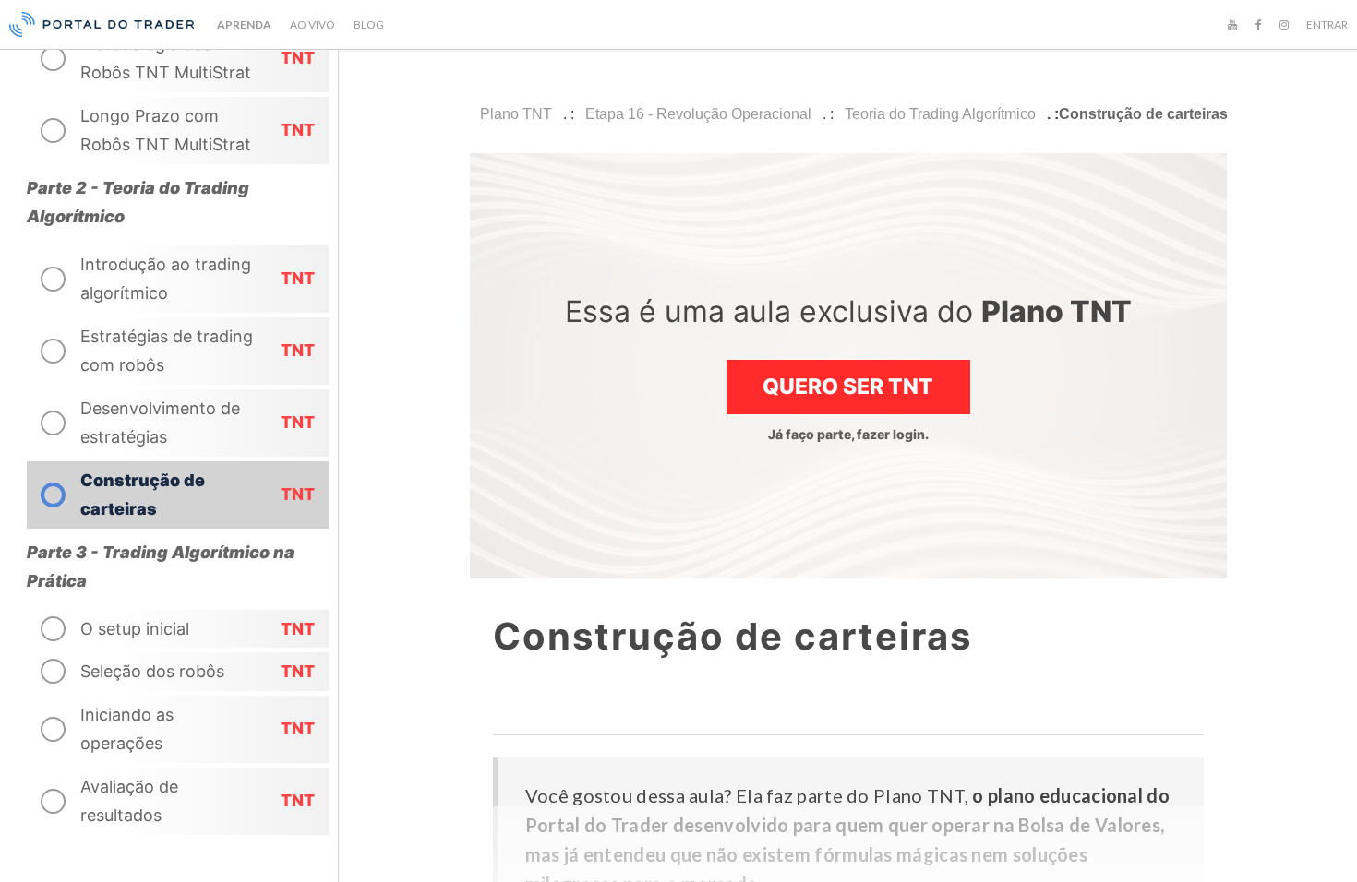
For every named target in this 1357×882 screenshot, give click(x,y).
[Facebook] (1258, 25)
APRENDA (244, 24)
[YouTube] (1232, 25)
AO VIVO (312, 24)
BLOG (369, 24)
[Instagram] (1284, 25)
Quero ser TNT (848, 386)
